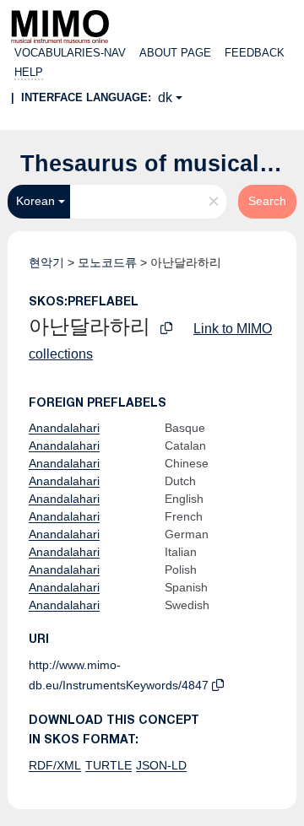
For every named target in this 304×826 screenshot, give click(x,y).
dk (165, 97)
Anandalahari (64, 428)
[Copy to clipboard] (166, 328)
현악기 (46, 262)
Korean (35, 201)
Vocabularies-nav (70, 52)
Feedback (255, 52)
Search (267, 201)
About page (175, 52)
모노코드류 (107, 262)
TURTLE (108, 765)
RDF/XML (55, 765)
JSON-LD (161, 765)
